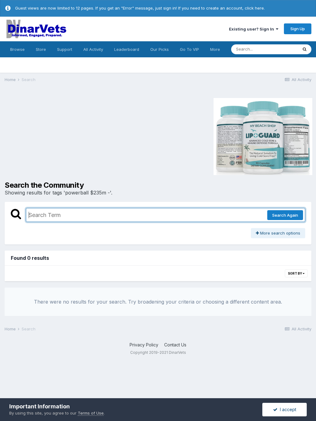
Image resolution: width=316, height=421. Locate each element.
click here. (255, 8)
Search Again (285, 215)
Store (41, 49)
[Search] (304, 49)
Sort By (295, 273)
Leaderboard (126, 49)
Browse (17, 49)
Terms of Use (91, 413)
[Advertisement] (57, 135)
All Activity (93, 49)
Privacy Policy (144, 344)
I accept (286, 409)
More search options (279, 233)
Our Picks (159, 49)
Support (64, 49)
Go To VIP (189, 49)
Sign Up (297, 28)
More (215, 49)
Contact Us (175, 344)
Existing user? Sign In (252, 29)
